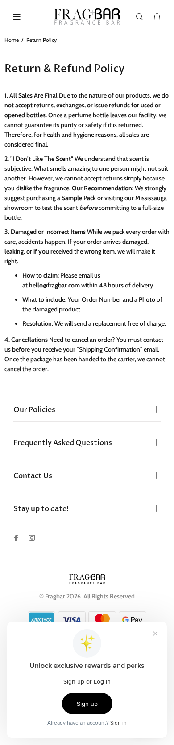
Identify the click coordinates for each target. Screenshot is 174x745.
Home (11, 40)
